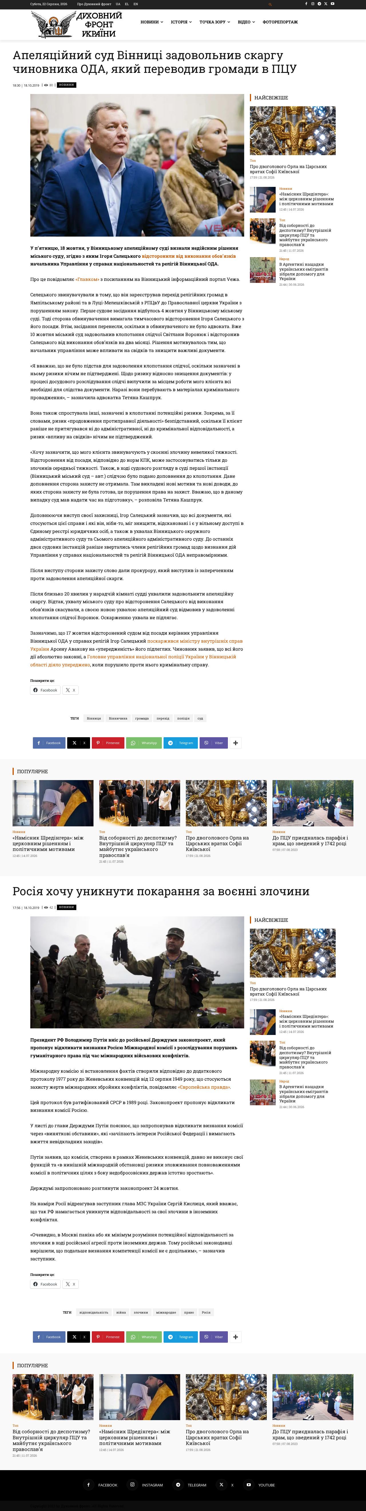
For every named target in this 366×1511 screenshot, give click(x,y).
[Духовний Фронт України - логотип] (76, 24)
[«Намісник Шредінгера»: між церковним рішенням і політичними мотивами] (263, 200)
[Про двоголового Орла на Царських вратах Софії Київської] (293, 130)
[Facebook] (306, 4)
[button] (270, 5)
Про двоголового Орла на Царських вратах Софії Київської (288, 168)
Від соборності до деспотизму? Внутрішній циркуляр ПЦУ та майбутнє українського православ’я (305, 235)
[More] (236, 743)
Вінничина (118, 718)
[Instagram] (313, 4)
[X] (326, 4)
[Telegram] (319, 4)
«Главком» (87, 279)
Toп (253, 160)
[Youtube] (332, 4)
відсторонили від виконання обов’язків (189, 256)
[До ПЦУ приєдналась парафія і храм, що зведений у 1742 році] (312, 803)
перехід (163, 718)
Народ (284, 258)
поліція (183, 718)
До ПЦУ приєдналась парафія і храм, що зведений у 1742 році (310, 840)
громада (142, 718)
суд (200, 718)
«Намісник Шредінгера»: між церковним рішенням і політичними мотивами (306, 198)
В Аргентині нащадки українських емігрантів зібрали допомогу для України (303, 271)
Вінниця (94, 718)
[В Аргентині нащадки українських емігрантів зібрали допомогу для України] (263, 270)
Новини (66, 85)
